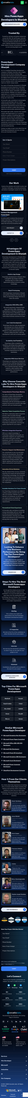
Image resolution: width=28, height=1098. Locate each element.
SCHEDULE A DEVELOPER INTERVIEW (12, 676)
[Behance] (20, 1021)
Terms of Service (8, 964)
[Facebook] (7, 1021)
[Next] (16, 240)
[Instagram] (3, 1021)
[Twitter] (12, 1021)
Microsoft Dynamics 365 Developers (14, 757)
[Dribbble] (24, 1021)
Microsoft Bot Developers (11, 749)
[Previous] (11, 240)
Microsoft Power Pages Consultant (14, 739)
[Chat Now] (22, 2)
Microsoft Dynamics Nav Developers (14, 735)
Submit (14, 170)
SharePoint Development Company (14, 770)
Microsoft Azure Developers (12, 760)
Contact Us (12, 233)
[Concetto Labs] (7, 3)
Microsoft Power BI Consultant (12, 753)
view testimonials (12, 909)
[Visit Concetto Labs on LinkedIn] (16, 1021)
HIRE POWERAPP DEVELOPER (12, 24)
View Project (12, 228)
